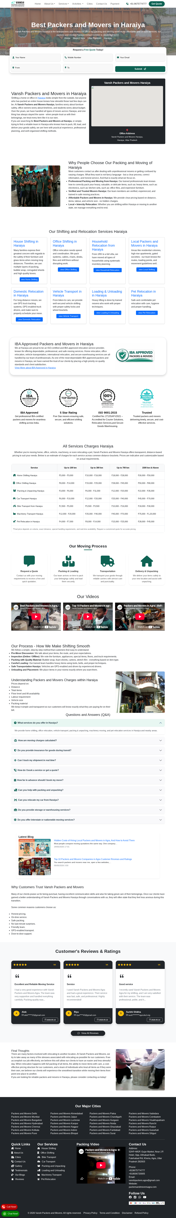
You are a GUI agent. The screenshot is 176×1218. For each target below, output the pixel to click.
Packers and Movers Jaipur (63, 1117)
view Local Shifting (147, 269)
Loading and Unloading (53, 1170)
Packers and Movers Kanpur (64, 1123)
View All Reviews (89, 1033)
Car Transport (48, 1161)
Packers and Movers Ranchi (142, 1123)
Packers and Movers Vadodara (144, 1113)
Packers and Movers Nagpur (64, 1127)
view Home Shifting (29, 279)
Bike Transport (49, 1157)
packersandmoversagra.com (142, 1187)
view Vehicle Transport (68, 316)
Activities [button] (77, 4)
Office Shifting (47, 1153)
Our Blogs (20, 1175)
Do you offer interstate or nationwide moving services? (46, 820)
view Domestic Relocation (29, 319)
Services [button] (63, 4)
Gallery (18, 1166)
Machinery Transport (51, 1175)
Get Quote (157, 4)
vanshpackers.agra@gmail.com (144, 1180)
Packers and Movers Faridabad (105, 1130)
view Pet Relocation (146, 313)
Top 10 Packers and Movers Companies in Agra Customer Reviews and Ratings (93, 859)
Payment (115, 4)
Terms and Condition (110, 1213)
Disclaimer (127, 1213)
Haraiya (41, 98)
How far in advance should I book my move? (40, 780)
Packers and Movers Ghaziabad (105, 1127)
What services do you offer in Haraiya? (38, 723)
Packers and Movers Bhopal (64, 1133)
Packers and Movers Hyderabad (27, 1123)
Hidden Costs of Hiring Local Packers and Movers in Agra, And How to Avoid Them (94, 840)
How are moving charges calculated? (37, 740)
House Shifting (49, 1148)
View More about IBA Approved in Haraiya (35, 368)
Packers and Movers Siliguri (142, 1133)
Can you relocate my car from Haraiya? (38, 800)
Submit (139, 69)
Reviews (19, 1179)
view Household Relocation (107, 270)
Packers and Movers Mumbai (25, 1117)
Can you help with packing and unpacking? (40, 790)
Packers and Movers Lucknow (65, 1120)
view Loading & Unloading (107, 313)
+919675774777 (111, 35)
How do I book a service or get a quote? (38, 770)
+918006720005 (137, 1174)
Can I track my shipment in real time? (37, 760)
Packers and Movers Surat (102, 1133)
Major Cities (79, 38)
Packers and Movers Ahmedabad (66, 1113)
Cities (90, 4)
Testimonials (21, 1170)
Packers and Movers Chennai (25, 1127)
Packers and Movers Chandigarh (106, 1117)
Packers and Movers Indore (63, 1130)
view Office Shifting (68, 269)
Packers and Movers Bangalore (26, 1120)
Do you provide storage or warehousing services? (44, 810)
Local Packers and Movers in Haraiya (144, 243)
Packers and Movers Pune (24, 1133)
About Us (18, 1153)
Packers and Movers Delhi (24, 1113)
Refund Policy (141, 1213)
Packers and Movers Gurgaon (104, 1120)
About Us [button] (48, 4)
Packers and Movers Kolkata (25, 1130)
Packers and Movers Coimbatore (145, 1117)
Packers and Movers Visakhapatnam (147, 1120)
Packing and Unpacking (53, 1166)
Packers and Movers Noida (103, 1123)
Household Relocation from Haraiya (103, 245)
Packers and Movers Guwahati (144, 1130)
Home (38, 4)
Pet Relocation (48, 1179)
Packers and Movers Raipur (142, 1127)
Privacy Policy (90, 1213)
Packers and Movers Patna (103, 1113)
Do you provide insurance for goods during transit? (44, 750)
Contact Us (101, 4)
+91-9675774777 (138, 4)
